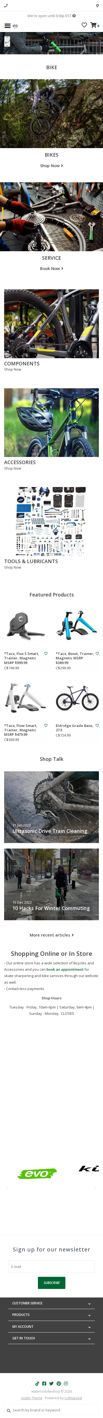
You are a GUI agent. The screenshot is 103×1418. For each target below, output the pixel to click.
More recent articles (50, 935)
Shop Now (50, 165)
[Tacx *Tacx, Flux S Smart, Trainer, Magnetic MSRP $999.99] (26, 626)
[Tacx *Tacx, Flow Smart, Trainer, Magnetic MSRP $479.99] (26, 698)
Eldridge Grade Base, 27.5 (74, 727)
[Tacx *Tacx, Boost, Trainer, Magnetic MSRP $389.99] (77, 626)
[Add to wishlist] (46, 653)
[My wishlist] (84, 25)
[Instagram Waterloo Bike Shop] (66, 1383)
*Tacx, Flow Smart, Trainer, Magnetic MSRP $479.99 (20, 730)
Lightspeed (73, 1398)
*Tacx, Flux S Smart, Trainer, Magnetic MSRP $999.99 (21, 658)
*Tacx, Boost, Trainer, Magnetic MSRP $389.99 (75, 658)
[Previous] (7, 1187)
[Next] (96, 1187)
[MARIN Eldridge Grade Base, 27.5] (77, 698)
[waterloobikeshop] (15, 25)
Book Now (50, 268)
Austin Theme (31, 1398)
